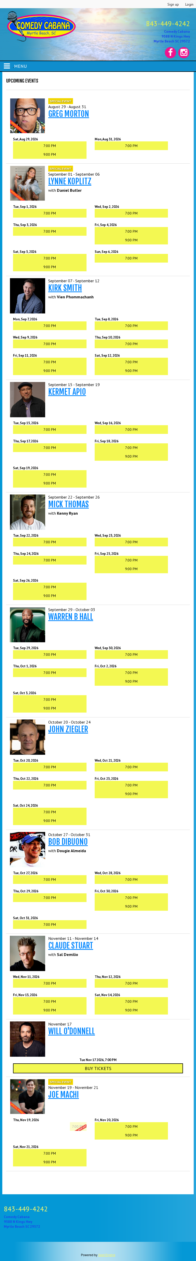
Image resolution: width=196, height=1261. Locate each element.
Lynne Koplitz (69, 181)
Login (189, 4)
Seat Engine (106, 1255)
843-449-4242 (168, 23)
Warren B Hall (70, 617)
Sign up (173, 4)
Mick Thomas (68, 504)
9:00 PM (49, 154)
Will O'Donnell (71, 1031)
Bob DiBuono (68, 842)
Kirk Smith (65, 288)
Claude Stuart (70, 945)
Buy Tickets (98, 1068)
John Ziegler (68, 729)
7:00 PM (49, 145)
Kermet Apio (67, 392)
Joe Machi (63, 1094)
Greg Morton (68, 114)
